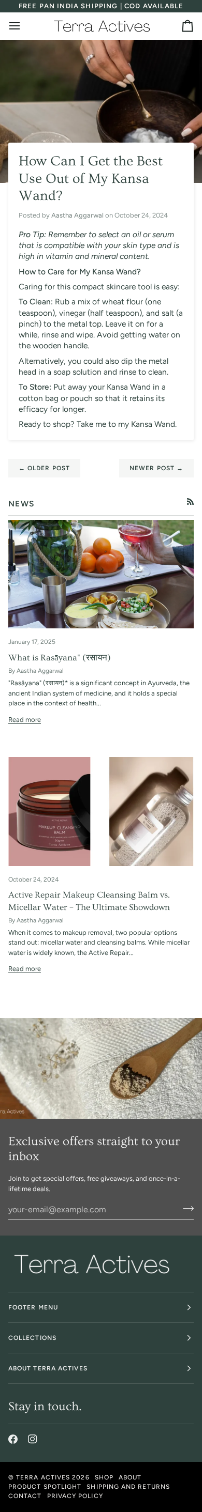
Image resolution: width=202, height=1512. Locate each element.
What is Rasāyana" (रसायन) (59, 657)
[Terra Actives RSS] (190, 501)
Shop (104, 1477)
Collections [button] (32, 1337)
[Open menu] (23, 25)
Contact (25, 1496)
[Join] (185, 1208)
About (130, 1477)
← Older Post (44, 468)
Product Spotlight (44, 1486)
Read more (24, 719)
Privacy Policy (75, 1496)
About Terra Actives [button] (48, 1368)
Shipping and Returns (128, 1486)
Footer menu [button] (33, 1307)
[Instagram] (32, 1439)
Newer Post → (156, 468)
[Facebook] (13, 1439)
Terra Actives (43, 1477)
